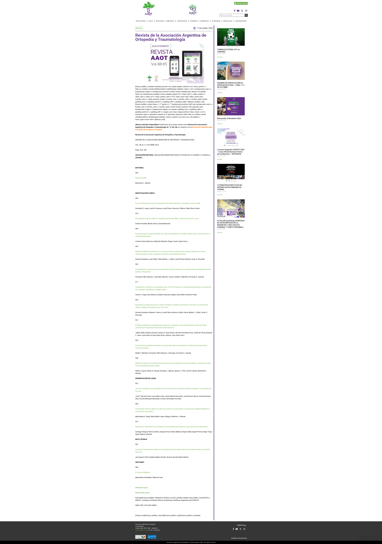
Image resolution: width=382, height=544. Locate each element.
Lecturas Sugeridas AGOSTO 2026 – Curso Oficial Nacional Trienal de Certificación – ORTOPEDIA (230, 152)
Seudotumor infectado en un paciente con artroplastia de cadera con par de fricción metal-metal (171, 427)
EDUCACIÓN (160, 21)
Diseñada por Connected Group (239, 538)
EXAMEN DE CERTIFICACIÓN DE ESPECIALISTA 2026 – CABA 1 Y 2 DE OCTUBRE (230, 85)
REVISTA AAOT (227, 21)
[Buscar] (246, 15)
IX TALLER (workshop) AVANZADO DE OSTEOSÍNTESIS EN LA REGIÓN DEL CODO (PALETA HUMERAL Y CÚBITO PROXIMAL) (231, 224)
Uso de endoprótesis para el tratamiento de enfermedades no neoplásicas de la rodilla (167, 203)
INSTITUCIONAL (141, 21)
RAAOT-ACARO (140, 178)
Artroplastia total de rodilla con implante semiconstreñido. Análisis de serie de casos (167, 218)
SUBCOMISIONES (240, 21)
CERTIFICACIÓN (182, 21)
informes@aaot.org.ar (142, 530)
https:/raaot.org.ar (142, 493)
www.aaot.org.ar (141, 488)
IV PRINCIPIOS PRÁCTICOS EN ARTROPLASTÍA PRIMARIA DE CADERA (229, 187)
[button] (369, 540)
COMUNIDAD (216, 21)
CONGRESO (193, 21)
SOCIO (151, 21)
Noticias (139, 28)
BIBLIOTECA (170, 21)
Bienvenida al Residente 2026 (229, 118)
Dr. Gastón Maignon (142, 472)
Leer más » (220, 57)
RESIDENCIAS (204, 21)
